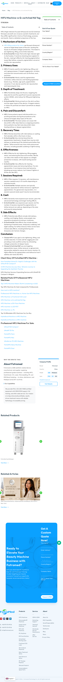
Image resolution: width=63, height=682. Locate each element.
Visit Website (48, 384)
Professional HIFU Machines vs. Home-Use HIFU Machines (20, 293)
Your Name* (46, 31)
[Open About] (36, 2)
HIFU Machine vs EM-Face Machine (13, 303)
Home (3, 10)
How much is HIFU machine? (10, 290)
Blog (9, 10)
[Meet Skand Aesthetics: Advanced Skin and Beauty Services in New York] (20, 489)
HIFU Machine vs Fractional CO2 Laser (14, 297)
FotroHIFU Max (9, 338)
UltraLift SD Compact (11, 327)
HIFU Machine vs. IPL (8, 310)
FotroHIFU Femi (9, 334)
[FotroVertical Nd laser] (20, 438)
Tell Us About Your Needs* (50, 66)
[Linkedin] (10, 619)
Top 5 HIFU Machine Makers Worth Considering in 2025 (19, 284)
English (11, 678)
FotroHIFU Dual (9, 348)
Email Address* (47, 38)
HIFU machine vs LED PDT (9, 307)
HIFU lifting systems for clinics (14, 45)
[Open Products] (22, 2)
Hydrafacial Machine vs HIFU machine (13, 320)
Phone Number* (47, 45)
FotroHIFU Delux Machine (12, 345)
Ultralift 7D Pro (9, 330)
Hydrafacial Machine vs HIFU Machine (13, 316)
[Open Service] (29, 2)
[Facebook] (4, 619)
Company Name (47, 59)
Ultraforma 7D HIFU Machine (13, 341)
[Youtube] (1, 619)
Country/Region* (47, 52)
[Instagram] (7, 619)
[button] (39, 27)
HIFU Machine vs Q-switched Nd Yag (13, 300)
